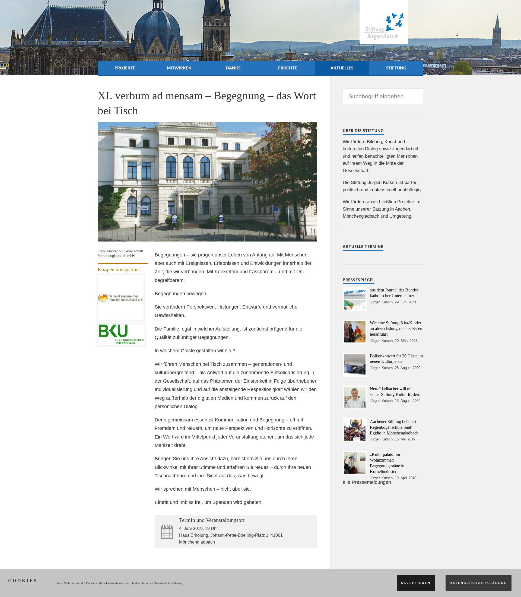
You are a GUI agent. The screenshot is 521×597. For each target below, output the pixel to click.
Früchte (287, 68)
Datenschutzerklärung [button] (478, 583)
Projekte (125, 68)
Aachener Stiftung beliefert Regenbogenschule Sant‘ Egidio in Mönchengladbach (394, 427)
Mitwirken (179, 68)
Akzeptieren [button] (416, 583)
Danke (233, 68)
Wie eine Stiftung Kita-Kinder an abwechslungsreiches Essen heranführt (396, 328)
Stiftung (396, 68)
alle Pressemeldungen (367, 482)
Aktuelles (342, 68)
